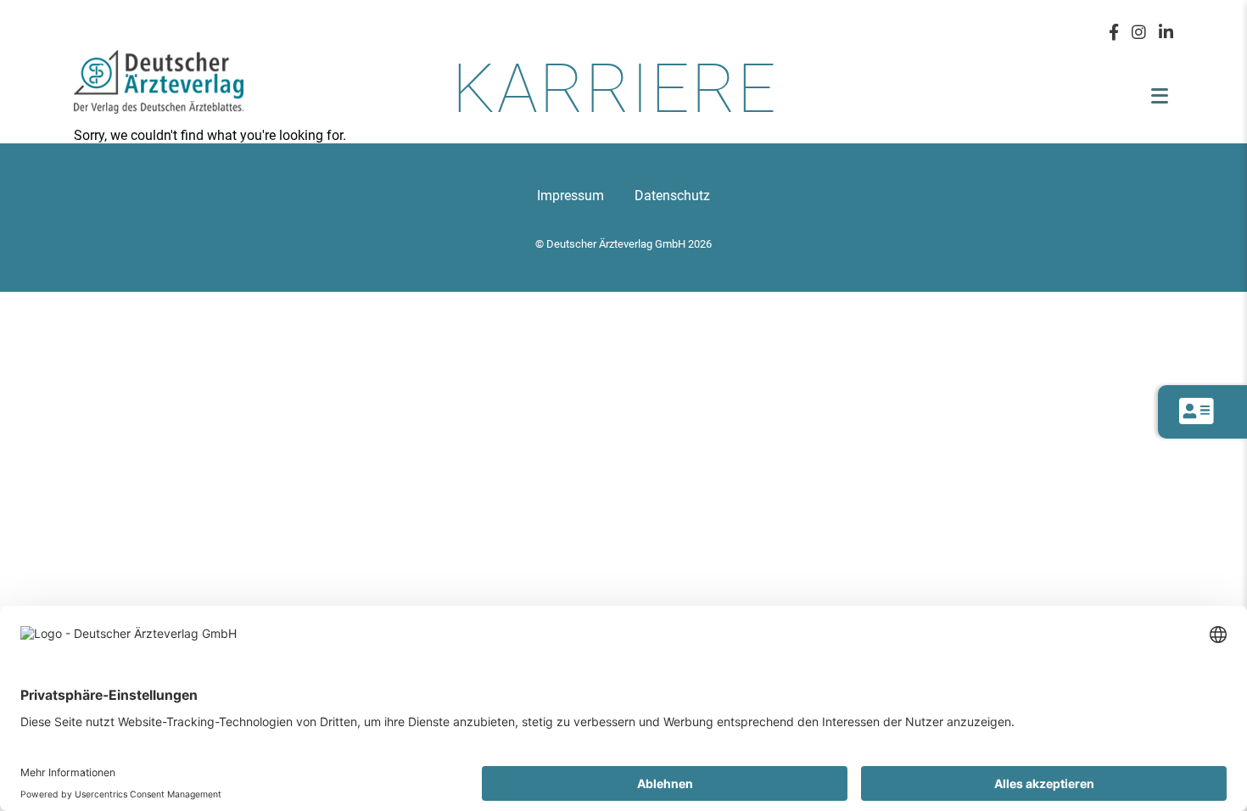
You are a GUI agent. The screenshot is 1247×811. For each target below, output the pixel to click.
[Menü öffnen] (1159, 96)
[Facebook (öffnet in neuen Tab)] (1114, 31)
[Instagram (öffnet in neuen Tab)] (1139, 31)
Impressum (570, 195)
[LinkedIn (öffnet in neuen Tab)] (1166, 31)
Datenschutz (672, 195)
